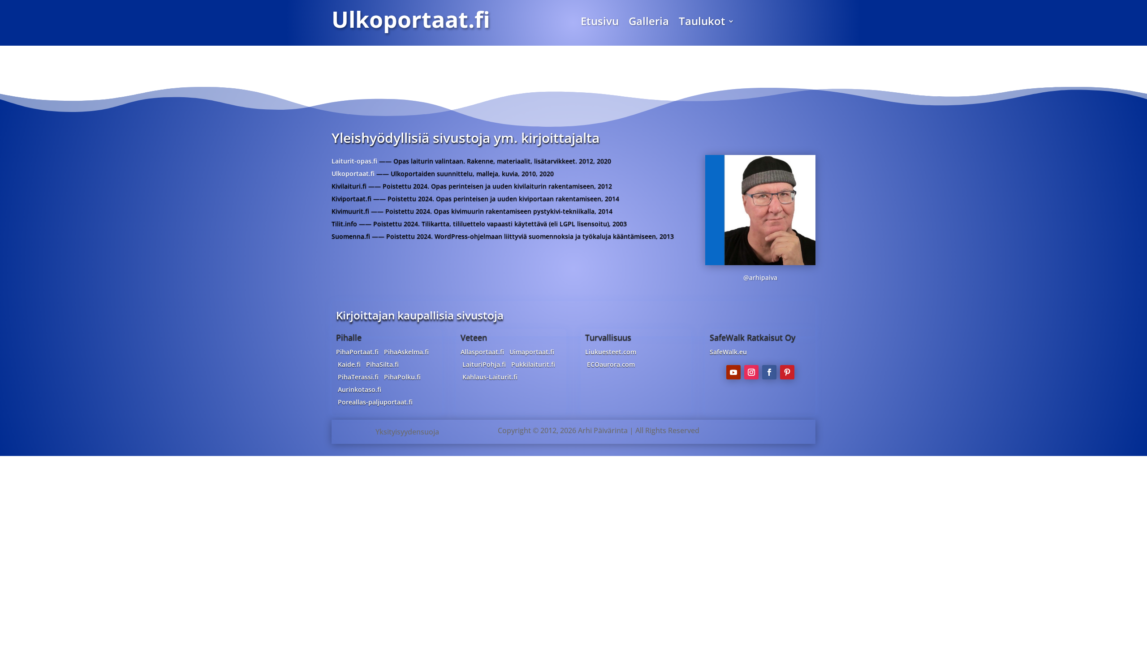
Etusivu (600, 23)
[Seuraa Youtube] (733, 372)
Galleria (649, 23)
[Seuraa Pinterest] (787, 372)
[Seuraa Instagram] (751, 372)
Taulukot (702, 23)
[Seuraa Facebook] (769, 372)
